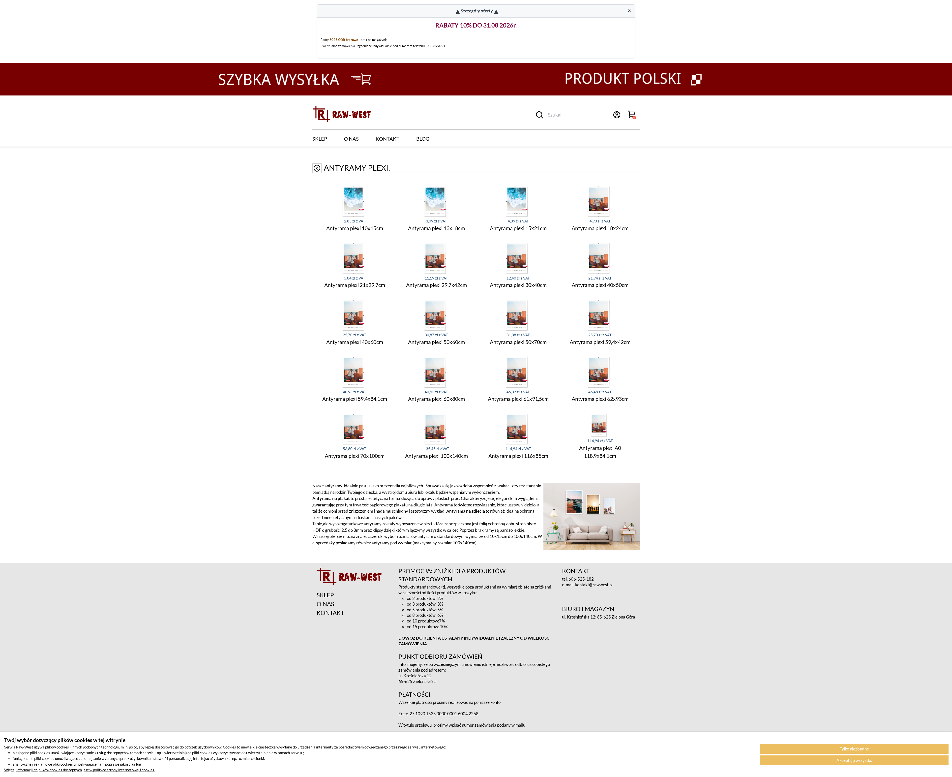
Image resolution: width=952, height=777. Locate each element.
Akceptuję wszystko (854, 760)
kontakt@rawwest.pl (594, 584)
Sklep (319, 139)
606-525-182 (581, 579)
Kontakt (387, 139)
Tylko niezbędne (854, 748)
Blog (422, 139)
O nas (351, 139)
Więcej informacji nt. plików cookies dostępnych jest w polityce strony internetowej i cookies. (79, 770)
